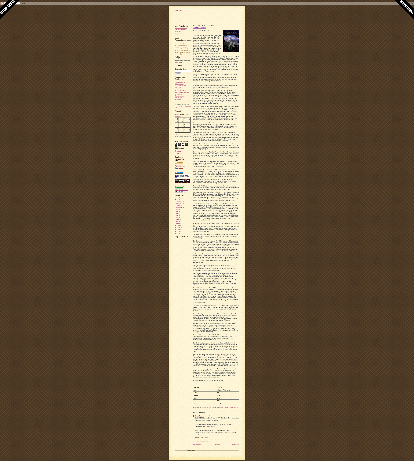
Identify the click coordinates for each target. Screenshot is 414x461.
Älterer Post (235, 444)
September (179, 207)
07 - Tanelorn (178, 94)
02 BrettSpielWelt (179, 84)
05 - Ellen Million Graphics (181, 90)
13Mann (219, 387)
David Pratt (198, 416)
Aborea (226, 407)
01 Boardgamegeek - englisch (182, 82)
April (177, 217)
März (177, 219)
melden (176, 62)
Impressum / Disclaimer (181, 28)
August (178, 209)
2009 (177, 227)
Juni (177, 213)
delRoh (178, 153)
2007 (177, 231)
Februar (178, 221)
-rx (217, 407)
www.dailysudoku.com (182, 134)
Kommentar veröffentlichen (202, 441)
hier (181, 53)
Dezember (179, 201)
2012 (177, 197)
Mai (177, 215)
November (179, 203)
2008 (177, 229)
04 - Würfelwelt (178, 89)
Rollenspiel (232, 407)
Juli (177, 211)
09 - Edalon (178, 99)
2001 (177, 233)
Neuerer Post (197, 444)
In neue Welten (199, 28)
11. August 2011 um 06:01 (201, 437)
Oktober (178, 205)
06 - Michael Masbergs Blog (182, 92)
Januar (178, 223)
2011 (177, 199)
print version (177, 116)
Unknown (179, 151)
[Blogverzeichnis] (180, 166)
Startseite (217, 444)
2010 (177, 225)
